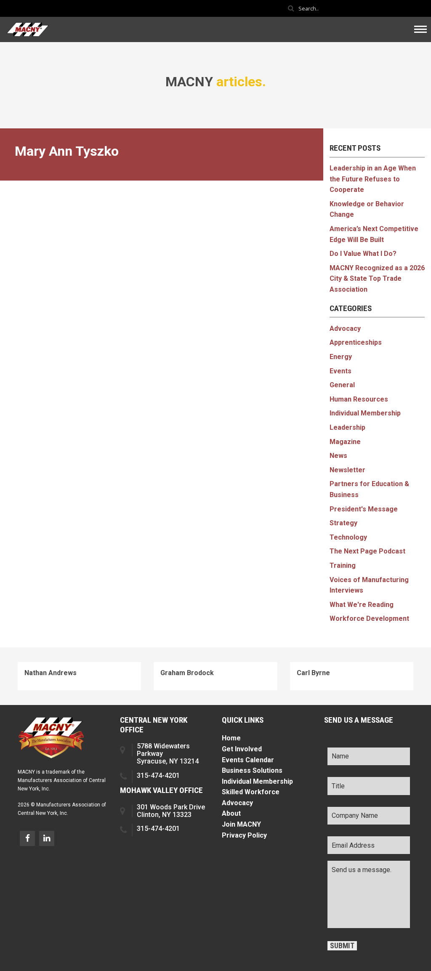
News (338, 456)
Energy (341, 357)
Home (231, 738)
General (342, 385)
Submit (342, 946)
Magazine (345, 442)
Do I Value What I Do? (363, 254)
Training (343, 565)
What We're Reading (362, 605)
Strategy (343, 523)
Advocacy (345, 329)
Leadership (347, 427)
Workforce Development (369, 619)
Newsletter (347, 470)
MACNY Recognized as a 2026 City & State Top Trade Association (377, 278)
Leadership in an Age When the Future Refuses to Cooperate (373, 179)
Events (340, 371)
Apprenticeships (356, 342)
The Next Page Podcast (367, 551)
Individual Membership (365, 413)
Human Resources (359, 399)
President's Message (364, 509)
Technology (348, 537)
